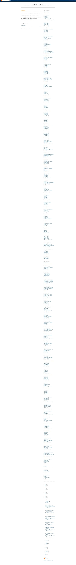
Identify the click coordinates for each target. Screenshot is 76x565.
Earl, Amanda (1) (46, 120)
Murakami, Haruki (46, 303)
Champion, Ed (46, 71)
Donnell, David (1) (46, 115)
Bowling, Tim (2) (46, 56)
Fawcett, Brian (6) (46, 135)
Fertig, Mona (45, 142)
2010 (45, 497)
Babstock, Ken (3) (46, 25)
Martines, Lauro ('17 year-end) (48, 266)
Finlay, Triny (45, 148)
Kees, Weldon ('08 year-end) (47, 218)
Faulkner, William (46, 127)
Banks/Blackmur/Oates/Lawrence (48, 36)
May (46, 547)
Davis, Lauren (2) (46, 101)
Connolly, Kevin (46, 88)
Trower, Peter (45, 435)
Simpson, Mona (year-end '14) (48, 397)
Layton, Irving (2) (46, 233)
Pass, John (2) (45, 337)
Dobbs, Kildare (46, 112)
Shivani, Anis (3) (46, 393)
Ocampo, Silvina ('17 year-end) (48, 322)
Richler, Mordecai (46, 364)
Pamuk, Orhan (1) (46, 331)
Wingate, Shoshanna (46, 453)
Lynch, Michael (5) (46, 258)
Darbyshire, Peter (46, 99)
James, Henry (45, 205)
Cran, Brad (45, 92)
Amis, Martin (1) (46, 16)
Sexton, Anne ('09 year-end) (47, 386)
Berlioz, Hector (46, 42)
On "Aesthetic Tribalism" (48, 531)
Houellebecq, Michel (47, 199)
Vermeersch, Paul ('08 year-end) (48, 440)
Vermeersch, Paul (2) (46, 441)
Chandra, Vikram (46, 72)
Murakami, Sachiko (46, 304)
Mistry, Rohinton (46, 296)
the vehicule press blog (47, 478)
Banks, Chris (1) (46, 31)
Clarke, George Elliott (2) (47, 77)
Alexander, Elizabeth (47, 15)
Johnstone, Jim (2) (46, 211)
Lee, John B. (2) (46, 243)
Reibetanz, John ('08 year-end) (48, 358)
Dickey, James (46, 108)
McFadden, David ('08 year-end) (48, 279)
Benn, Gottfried (46, 39)
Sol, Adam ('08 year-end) (47, 404)
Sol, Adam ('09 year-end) (47, 405)
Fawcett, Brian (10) (46, 129)
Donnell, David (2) (46, 116)
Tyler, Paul (45, 436)
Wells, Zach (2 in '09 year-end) (48, 447)
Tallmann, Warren (46, 425)
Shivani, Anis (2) (46, 392)
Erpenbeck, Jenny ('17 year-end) (48, 125)
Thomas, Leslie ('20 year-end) (48, 431)
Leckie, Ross (45, 240)
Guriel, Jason (45, 178)
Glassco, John (46, 167)
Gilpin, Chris (45, 164)
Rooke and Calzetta (46, 366)
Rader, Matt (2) (46, 356)
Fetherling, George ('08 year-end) (48, 143)
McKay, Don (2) (46, 283)
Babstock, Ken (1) (46, 23)
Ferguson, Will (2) (46, 140)
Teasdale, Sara (46, 427)
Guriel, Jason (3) (46, 181)
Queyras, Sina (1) (46, 352)
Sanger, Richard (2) (46, 380)
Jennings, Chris (46, 208)
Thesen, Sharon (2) (46, 429)
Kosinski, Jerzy (46, 222)
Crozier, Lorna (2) (46, 95)
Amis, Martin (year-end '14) (47, 18)
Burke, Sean (45, 61)
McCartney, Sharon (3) (47, 275)
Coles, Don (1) (46, 80)
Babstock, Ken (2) (46, 24)
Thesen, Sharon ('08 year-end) (48, 428)
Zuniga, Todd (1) (46, 463)
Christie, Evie (46, 74)
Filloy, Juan (45, 144)
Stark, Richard (46, 413)
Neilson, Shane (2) (46, 312)
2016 (45, 489)
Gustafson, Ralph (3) (46, 184)
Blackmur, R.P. (46, 45)
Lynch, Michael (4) (46, 257)
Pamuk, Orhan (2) (46, 332)
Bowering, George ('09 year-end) (48, 51)
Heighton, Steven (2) (46, 192)
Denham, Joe (45, 105)
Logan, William (46, 251)
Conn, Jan (45, 87)
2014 (45, 492)
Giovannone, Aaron (46, 165)
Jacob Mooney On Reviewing (49, 512)
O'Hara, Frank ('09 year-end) (47, 316)
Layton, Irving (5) (46, 237)
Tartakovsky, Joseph (46, 426)
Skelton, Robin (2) (46, 399)
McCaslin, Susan (46, 276)
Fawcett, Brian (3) (46, 132)
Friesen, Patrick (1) (46, 151)
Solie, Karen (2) (46, 407)
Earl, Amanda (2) (46, 121)
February (47, 551)
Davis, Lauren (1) (46, 100)
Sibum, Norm (45, 394)
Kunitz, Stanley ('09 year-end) (48, 226)
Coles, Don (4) (46, 84)
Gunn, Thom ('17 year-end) (47, 177)
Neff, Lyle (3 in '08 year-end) (48, 310)
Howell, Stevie (46, 201)
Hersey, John (45, 196)
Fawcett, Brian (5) (46, 134)
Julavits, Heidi (46, 216)
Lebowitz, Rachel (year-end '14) (48, 239)
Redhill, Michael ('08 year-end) (48, 357)
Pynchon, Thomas (46, 348)
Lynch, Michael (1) (46, 253)
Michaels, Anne (46, 290)
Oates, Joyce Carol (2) (47, 321)
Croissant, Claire (46, 93)
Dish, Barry (45, 109)
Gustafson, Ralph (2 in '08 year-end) (49, 182)
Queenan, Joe (45, 351)
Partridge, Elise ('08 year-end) (48, 335)
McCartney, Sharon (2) (47, 274)
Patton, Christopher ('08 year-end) (48, 338)
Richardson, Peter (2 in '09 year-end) (49, 360)
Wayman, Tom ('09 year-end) (48, 445)
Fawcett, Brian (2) (46, 130)
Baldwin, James (46, 30)
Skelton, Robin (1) (46, 398)
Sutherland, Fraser (46, 424)
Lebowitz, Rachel (46, 238)
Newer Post (22, 26)
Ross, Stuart (45, 367)
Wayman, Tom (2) (46, 446)
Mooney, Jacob (46, 298)
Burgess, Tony (46, 60)
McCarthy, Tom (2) (46, 272)
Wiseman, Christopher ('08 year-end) (49, 454)
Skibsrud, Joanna (46, 400)
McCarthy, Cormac (46, 269)
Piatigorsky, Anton (46, 339)
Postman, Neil (46, 344)
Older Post (40, 26)
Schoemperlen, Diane (47, 384)
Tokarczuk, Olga (46, 432)
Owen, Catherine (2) (46, 328)
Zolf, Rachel (45, 462)
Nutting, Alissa (46, 315)
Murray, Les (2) (46, 308)
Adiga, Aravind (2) (46, 12)
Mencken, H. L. (46, 289)
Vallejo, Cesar (46, 439)
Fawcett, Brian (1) (46, 128)
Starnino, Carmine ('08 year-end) (48, 414)
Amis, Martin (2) (46, 17)
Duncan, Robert (46, 119)
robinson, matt (46, 365)
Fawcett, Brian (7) (46, 136)
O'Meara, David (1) (46, 317)
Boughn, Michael (46, 50)
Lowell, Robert (46, 252)
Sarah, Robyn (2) (46, 383)
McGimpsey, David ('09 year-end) (48, 281)
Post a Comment (23, 25)
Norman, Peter (46, 314)
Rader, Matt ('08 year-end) (47, 355)
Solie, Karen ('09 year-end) (47, 406)
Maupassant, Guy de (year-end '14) (48, 267)
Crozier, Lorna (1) (46, 94)
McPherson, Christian (47, 286)
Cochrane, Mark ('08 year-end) (48, 79)
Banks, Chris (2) (46, 32)
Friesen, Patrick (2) (46, 153)
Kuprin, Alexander (46, 227)
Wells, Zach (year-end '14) (47, 449)
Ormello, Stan (46, 323)
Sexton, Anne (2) (46, 387)
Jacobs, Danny (46, 204)
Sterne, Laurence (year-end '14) (48, 420)
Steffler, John (45, 418)
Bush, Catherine (46, 65)
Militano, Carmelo (46, 293)
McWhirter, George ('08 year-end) (48, 287)
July (46, 544)
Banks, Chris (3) (46, 33)
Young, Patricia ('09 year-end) (48, 456)
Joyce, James (45, 215)
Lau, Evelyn (45, 231)
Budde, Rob (45, 59)
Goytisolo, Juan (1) (46, 171)
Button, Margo (46, 66)
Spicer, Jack (45, 412)
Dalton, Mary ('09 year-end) (47, 98)
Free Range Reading (46, 475)
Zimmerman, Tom (46, 461)
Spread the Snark (47, 503)
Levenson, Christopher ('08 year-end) (49, 245)
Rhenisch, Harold (46, 359)
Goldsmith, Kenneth (46, 170)
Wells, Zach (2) (46, 448)
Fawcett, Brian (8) (46, 137)
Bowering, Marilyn (46, 53)
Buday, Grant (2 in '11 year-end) (48, 57)
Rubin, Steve (45, 372)
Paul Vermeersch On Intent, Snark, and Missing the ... (50, 519)
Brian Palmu (38, 4)
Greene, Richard (46, 175)
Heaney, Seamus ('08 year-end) (48, 190)
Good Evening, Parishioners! (49, 520)
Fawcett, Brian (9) (46, 139)
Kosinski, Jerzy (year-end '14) (48, 223)
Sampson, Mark (46, 378)
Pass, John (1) (45, 336)
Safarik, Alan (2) (46, 376)
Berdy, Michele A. (46, 40)
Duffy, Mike (45, 118)
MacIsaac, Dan (46, 262)
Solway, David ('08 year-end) (48, 408)
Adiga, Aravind (46, 11)
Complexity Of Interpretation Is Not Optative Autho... (49, 511)
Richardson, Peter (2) (47, 362)
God (44, 169)
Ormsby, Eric (45, 324)
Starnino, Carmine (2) (47, 415)
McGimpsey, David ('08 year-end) (48, 280)
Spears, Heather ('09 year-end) (48, 411)
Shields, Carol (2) (46, 390)
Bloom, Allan (45, 46)
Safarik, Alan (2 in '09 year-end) (48, 374)
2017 (45, 488)
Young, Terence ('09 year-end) (48, 459)
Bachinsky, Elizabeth (47, 26)
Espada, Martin (46, 126)
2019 (45, 485)
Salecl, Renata (46, 377)
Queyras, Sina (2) (46, 353)
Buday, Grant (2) (46, 58)
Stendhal (45, 419)
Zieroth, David (46, 460)
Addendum (46, 502)
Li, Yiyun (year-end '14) (47, 246)
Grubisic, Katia (46, 176)
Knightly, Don (46, 220)
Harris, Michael (46, 188)
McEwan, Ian (45, 277)
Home (31, 26)
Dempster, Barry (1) (46, 102)
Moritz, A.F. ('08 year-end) (47, 301)
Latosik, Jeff (45, 230)
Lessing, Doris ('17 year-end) (48, 244)
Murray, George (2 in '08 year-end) (48, 305)
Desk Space (45, 472)
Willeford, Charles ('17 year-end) (48, 452)
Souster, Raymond (46, 410)
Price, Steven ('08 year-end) (47, 345)
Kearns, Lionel (46, 217)
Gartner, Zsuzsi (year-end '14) (48, 155)
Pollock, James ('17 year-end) (48, 343)
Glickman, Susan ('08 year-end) (48, 168)
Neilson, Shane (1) (46, 311)
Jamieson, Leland (46, 206)
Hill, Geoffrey (46, 197)
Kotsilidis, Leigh (46, 224)
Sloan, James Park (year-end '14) (48, 401)
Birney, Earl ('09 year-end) (47, 44)
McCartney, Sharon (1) (47, 273)
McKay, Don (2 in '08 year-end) (48, 282)
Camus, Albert (46, 67)
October (47, 540)
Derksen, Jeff (45, 106)
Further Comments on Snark (49, 505)
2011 (45, 496)
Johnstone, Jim (46, 210)
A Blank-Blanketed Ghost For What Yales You (49, 538)
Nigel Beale (45, 476)
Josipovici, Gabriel (46, 213)
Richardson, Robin (46, 363)
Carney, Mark (45, 68)
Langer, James (46, 229)
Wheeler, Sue (45, 450)
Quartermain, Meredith (47, 350)
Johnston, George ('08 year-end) (48, 209)
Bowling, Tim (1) (46, 54)
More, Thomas (46, 300)
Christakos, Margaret (47, 73)
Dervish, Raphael (46, 107)
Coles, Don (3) (46, 82)
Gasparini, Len (46, 156)
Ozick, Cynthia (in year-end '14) (48, 329)
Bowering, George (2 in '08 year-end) (49, 52)
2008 (45, 554)
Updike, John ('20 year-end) (47, 438)
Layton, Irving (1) (46, 232)
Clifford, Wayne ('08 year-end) (48, 78)
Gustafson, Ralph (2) (46, 183)
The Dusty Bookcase (46, 477)
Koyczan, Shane (46, 225)
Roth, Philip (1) (46, 369)
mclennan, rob (46, 284)
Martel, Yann (45, 265)
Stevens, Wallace (46, 421)
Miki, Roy (45, 291)
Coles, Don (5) (46, 85)
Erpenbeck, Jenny (46, 123)
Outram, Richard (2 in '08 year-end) (48, 325)
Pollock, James (46, 342)
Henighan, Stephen (46, 195)
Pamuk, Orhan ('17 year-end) (48, 330)
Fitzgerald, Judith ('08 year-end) (48, 149)
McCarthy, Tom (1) (46, 270)
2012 (45, 494)
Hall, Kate (45, 185)
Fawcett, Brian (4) (46, 133)
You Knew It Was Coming (49, 524)
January (47, 552)
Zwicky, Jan (45, 466)
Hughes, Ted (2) (46, 203)
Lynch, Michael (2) (46, 254)
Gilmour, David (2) (46, 163)
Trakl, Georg (45, 433)
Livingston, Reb (46, 250)
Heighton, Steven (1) (46, 191)
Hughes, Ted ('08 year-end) (47, 202)
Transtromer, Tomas (46, 434)
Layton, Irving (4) (46, 236)
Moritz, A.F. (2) (46, 302)
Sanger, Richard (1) (46, 379)
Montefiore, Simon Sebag (47, 297)
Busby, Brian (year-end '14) (47, 64)
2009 (45, 498)
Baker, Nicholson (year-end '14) (48, 29)
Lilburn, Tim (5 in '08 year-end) (48, 247)
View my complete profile (48, 560)
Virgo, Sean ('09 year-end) (47, 442)
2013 (45, 493)
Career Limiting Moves (47, 471)
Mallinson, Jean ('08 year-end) (48, 263)
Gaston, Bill (45, 157)
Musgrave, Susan (46, 309)
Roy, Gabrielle (46, 371)
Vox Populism (46, 479)
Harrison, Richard (46, 189)
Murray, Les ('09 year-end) (47, 307)
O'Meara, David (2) (46, 318)
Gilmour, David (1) (46, 162)
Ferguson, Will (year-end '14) (48, 141)
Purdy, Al (45, 346)
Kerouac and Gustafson (47, 219)
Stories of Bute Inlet (48, 525)
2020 (45, 484)
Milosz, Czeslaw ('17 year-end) (48, 295)
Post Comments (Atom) (28, 28)
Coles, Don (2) (46, 81)
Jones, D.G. (45, 212)
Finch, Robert (46, 147)
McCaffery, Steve (46, 268)
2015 (45, 490)
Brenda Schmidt (46, 470)
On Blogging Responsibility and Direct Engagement (49, 530)
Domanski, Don (46, 114)
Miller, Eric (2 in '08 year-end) (48, 294)
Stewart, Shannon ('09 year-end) (48, 422)
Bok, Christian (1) (46, 47)
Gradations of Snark (48, 508)
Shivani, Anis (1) (46, 391)
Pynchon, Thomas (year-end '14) (48, 349)
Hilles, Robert (46, 198)
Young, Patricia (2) (46, 457)
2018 (45, 486)
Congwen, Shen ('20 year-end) (48, 86)
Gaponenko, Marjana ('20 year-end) (49, 154)
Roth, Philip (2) (46, 370)
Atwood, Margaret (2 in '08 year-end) (49, 19)
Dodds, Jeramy (46, 113)
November (47, 501)
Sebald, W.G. (45, 385)
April (46, 548)
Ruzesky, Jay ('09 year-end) (47, 373)
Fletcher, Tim (45, 150)
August (47, 543)
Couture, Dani (46, 91)
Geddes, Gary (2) (46, 160)
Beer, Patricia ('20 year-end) (47, 38)
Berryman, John (46, 43)
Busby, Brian (45, 63)
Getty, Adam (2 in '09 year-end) (48, 161)
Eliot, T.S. (45, 122)
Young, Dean (45, 455)
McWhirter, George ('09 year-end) (48, 288)
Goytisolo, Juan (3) (46, 174)
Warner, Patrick (46, 443)
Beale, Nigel (45, 37)
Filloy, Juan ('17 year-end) (47, 146)
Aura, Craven (45, 22)
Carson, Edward (46, 70)
